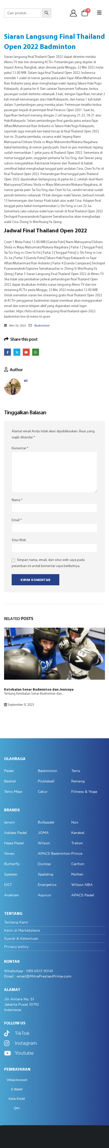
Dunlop (44, 864)
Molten (77, 874)
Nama (17, 500)
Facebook (7, 352)
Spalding (45, 874)
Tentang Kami (16, 922)
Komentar (20, 448)
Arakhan (11, 895)
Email (26, 352)
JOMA (43, 832)
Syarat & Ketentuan (21, 938)
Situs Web (19, 540)
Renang (78, 781)
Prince (76, 853)
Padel (9, 770)
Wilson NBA (82, 884)
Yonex (9, 853)
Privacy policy (16, 946)
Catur (43, 791)
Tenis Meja (13, 791)
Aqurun (44, 895)
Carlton (77, 864)
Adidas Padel (15, 832)
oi (25, 381)
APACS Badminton (54, 853)
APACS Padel (82, 895)
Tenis (75, 770)
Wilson (44, 843)
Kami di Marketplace (22, 930)
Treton (77, 843)
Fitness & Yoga (84, 791)
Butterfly (12, 864)
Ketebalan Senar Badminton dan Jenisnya (39, 690)
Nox (74, 822)
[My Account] (73, 13)
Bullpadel (46, 822)
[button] (99, 13)
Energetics (47, 884)
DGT (8, 884)
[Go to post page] (54, 654)
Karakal (77, 832)
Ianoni (9, 822)
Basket (10, 781)
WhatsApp (35, 352)
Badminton (42, 325)
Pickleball (46, 781)
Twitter (16, 352)
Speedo (10, 874)
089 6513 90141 (39, 971)
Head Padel (14, 843)
